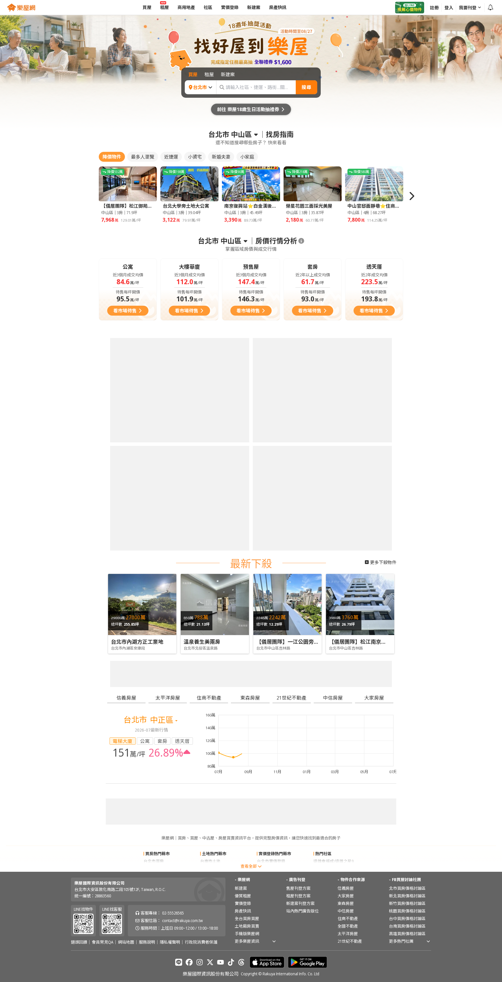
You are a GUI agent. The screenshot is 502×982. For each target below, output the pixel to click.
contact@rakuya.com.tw (182, 659)
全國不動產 (348, 664)
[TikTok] (230, 700)
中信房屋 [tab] (333, 462)
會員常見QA (102, 681)
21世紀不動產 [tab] (291, 462)
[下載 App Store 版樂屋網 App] (267, 701)
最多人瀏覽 (142, 157)
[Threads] (241, 700)
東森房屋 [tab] (250, 462)
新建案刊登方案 (300, 642)
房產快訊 (243, 649)
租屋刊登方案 (298, 634)
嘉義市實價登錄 (271, 607)
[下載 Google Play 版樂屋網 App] (307, 701)
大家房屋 (346, 634)
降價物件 (112, 157)
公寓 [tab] (145, 506)
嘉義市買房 (154, 607)
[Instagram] (199, 700)
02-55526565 (173, 651)
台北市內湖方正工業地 (137, 432)
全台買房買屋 (247, 657)
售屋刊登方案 (298, 626)
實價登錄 (243, 642)
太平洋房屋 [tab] (167, 462)
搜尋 (306, 87)
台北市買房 (154, 599)
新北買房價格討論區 (407, 634)
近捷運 (171, 157)
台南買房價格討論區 (407, 664)
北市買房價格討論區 (407, 626)
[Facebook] (189, 700)
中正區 (162, 484)
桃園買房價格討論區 (407, 649)
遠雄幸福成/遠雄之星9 (333, 599)
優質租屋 (243, 634)
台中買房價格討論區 (407, 657)
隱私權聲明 (170, 681)
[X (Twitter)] (210, 700)
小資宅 (195, 157)
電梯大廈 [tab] (122, 506)
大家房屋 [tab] (374, 462)
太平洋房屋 (348, 672)
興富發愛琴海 (325, 607)
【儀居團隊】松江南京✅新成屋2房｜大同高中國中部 (391, 432)
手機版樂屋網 (247, 672)
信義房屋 (346, 626)
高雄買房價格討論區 (407, 672)
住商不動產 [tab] (209, 462)
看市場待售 (125, 310)
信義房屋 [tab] (126, 462)
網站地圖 (126, 681)
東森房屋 (346, 642)
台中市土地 (210, 607)
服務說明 (147, 681)
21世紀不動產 (350, 679)
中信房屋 (346, 649)
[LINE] (178, 700)
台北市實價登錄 (271, 599)
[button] (411, 196)
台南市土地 (210, 599)
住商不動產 (348, 657)
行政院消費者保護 (201, 681)
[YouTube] (220, 700)
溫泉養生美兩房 (202, 432)
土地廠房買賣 (247, 664)
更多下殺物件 (383, 353)
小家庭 (247, 157)
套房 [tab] (162, 506)
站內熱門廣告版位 (302, 649)
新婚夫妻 (221, 157)
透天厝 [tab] (182, 506)
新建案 (241, 626)
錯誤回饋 (79, 680)
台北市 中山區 (230, 134)
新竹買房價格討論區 (407, 642)
